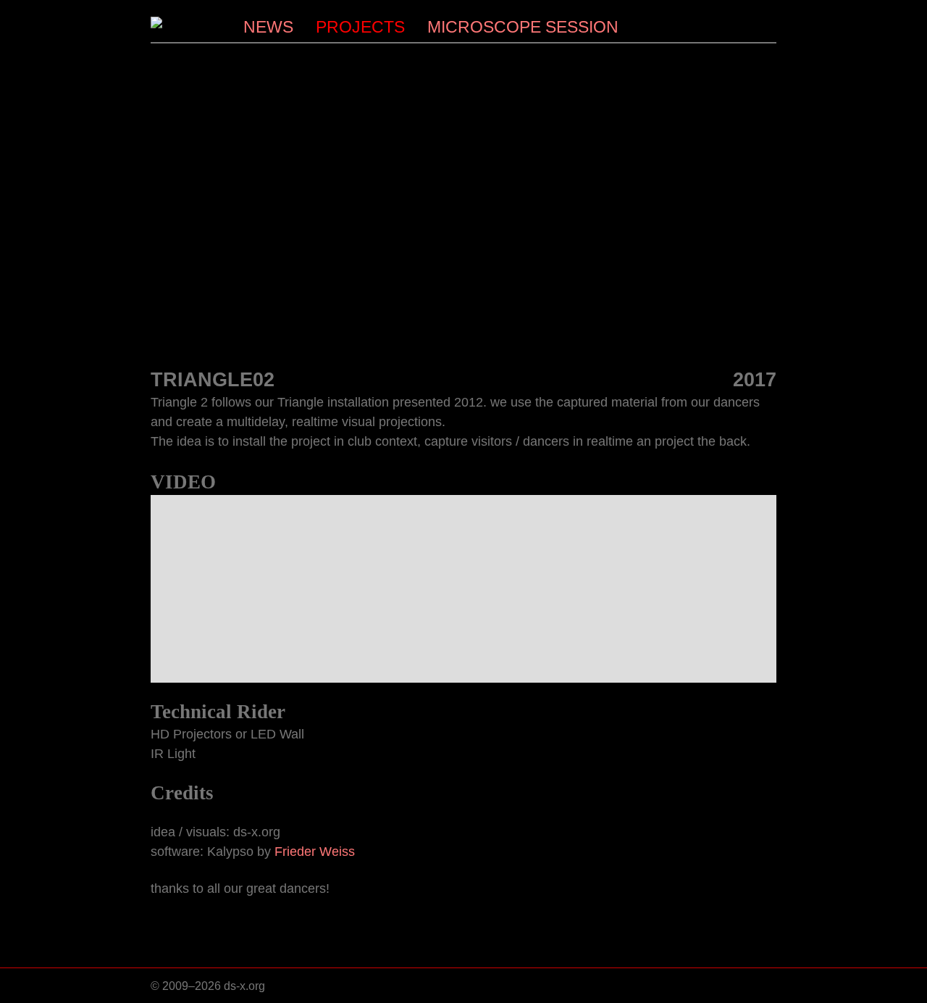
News (268, 26)
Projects (360, 26)
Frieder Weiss (314, 851)
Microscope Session (522, 26)
